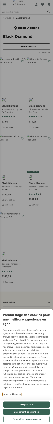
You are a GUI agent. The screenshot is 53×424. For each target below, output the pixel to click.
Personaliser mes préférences (26, 419)
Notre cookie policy (12, 394)
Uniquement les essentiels (26, 411)
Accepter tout (26, 404)
